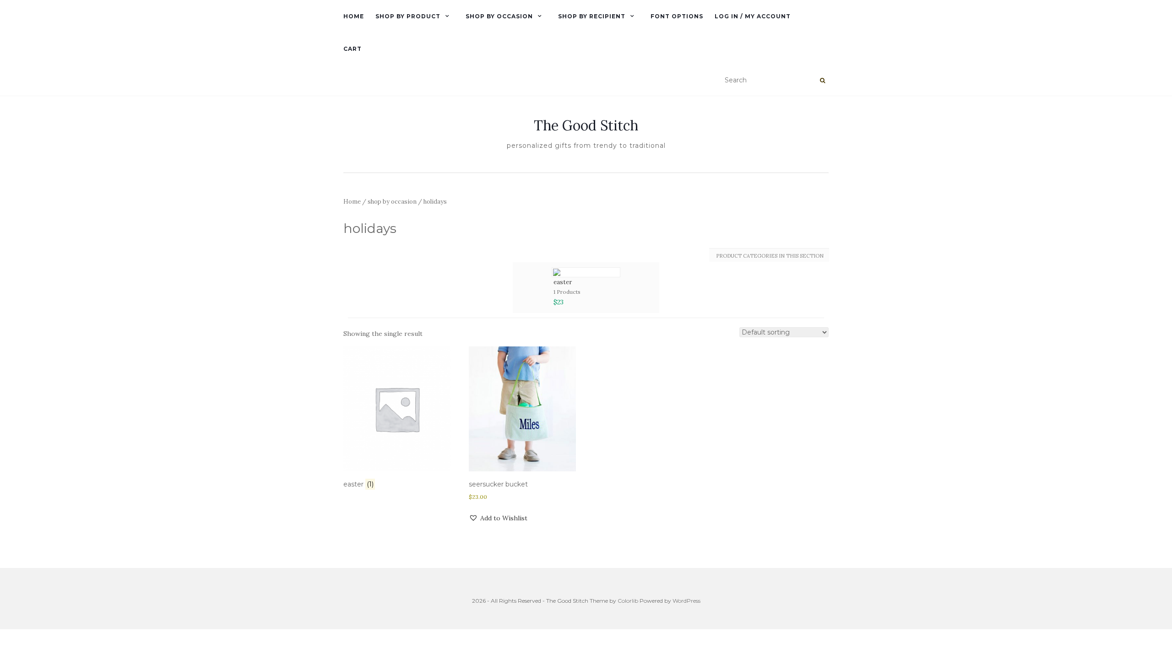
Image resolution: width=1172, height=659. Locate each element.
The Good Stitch (586, 125)
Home (352, 201)
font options (677, 16)
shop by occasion (499, 16)
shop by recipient (591, 16)
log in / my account (753, 16)
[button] (498, 518)
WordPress (686, 600)
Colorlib (628, 600)
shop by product (407, 16)
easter (562, 282)
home (353, 16)
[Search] (822, 80)
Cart (352, 48)
